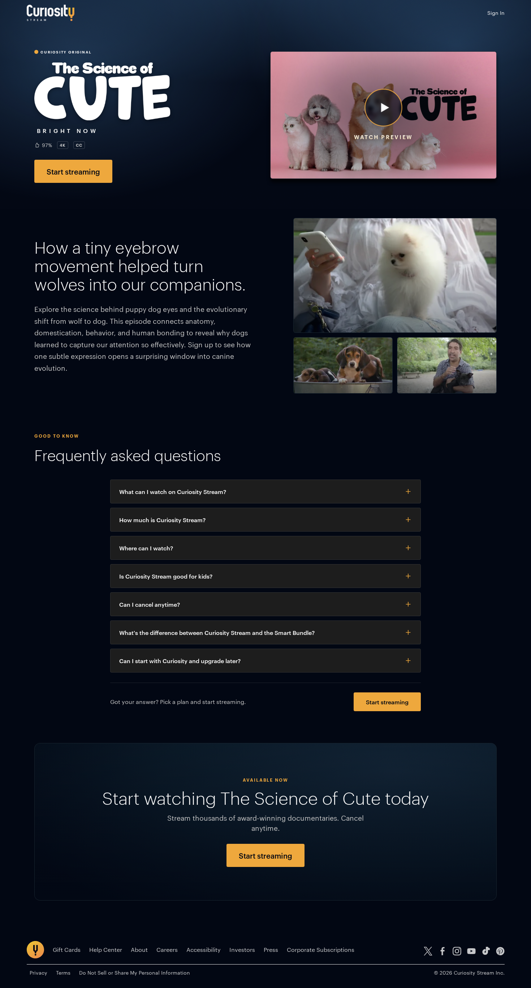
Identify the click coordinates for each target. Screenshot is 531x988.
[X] (428, 951)
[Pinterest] (500, 951)
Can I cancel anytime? (149, 604)
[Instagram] (457, 951)
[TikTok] (486, 951)
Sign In (496, 12)
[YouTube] (471, 951)
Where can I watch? (146, 548)
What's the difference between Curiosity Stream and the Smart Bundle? (217, 632)
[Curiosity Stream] (50, 13)
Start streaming (73, 171)
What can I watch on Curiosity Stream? (172, 491)
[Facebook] (442, 951)
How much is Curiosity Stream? (162, 520)
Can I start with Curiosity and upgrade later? (180, 661)
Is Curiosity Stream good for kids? (165, 576)
